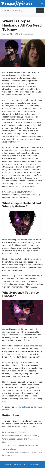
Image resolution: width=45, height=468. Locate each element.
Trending (22, 432)
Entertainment (11, 432)
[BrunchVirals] (16, 3)
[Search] (40, 10)
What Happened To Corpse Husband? (21, 435)
